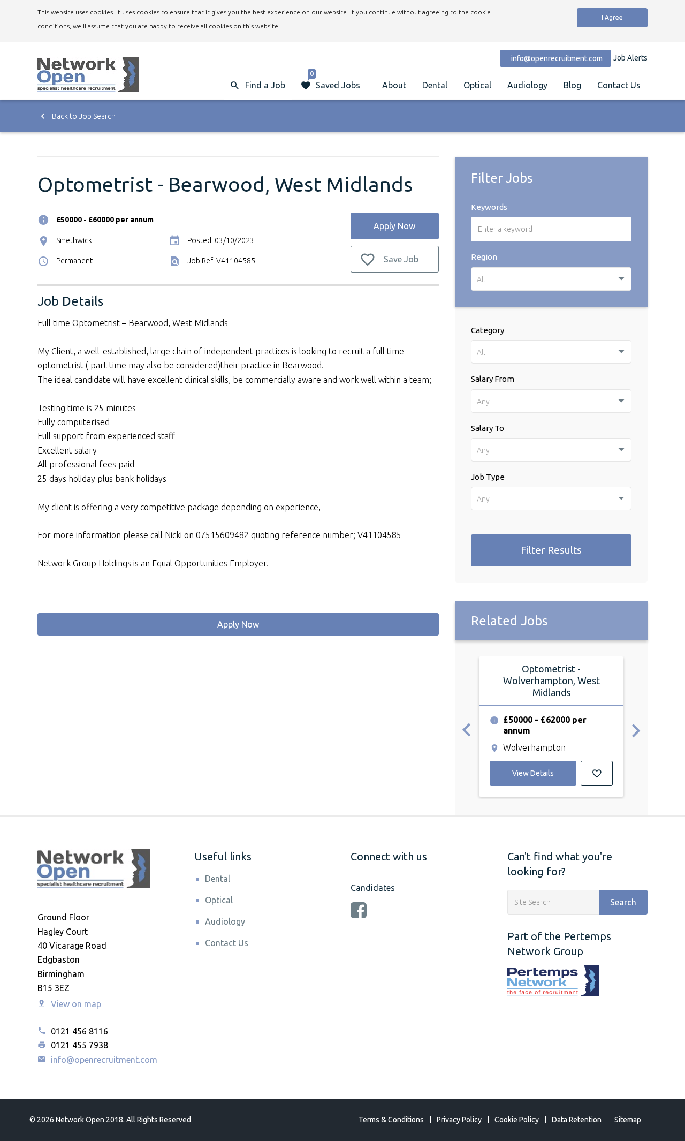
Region (484, 256)
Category (487, 330)
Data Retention (577, 1119)
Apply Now (394, 226)
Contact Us (619, 85)
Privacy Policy (459, 1119)
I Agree (612, 17)
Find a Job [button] (265, 85)
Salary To (487, 428)
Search (623, 902)
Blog (572, 85)
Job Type (488, 476)
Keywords (489, 206)
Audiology (527, 85)
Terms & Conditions (391, 1119)
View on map (75, 1004)
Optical (477, 85)
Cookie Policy (516, 1119)
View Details (533, 773)
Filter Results (551, 550)
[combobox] (551, 279)
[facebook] (359, 911)
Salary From (492, 378)
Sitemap (627, 1119)
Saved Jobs (335, 80)
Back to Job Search (83, 116)
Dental (434, 85)
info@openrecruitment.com (103, 1059)
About (394, 85)
